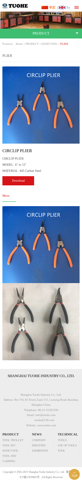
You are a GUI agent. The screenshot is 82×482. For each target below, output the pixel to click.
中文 (52, 7)
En (68, 7)
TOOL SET (9, 445)
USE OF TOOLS (67, 445)
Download (18, 180)
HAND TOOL (50, 43)
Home (19, 43)
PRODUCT (32, 43)
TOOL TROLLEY (12, 440)
